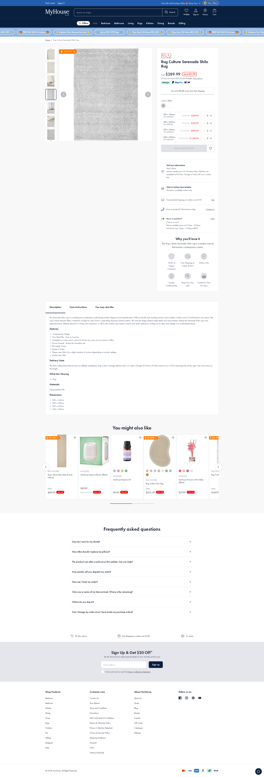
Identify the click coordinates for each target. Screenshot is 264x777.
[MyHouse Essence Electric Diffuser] (94, 451)
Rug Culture (53, 471)
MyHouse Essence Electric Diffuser (94, 474)
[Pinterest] (193, 698)
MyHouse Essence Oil (122, 479)
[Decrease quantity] (204, 115)
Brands (171, 23)
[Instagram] (186, 698)
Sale (95, 23)
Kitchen (150, 23)
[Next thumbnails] (50, 140)
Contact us (210, 209)
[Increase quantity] (210, 116)
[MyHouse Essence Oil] (127, 451)
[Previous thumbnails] (50, 48)
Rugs (140, 23)
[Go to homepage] (57, 12)
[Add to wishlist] (75, 437)
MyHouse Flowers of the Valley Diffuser (191, 481)
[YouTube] (199, 698)
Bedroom (105, 23)
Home (47, 40)
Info (212, 200)
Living (131, 23)
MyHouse (84, 471)
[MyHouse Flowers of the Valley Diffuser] (192, 451)
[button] (63, 94)
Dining (160, 23)
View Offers (211, 3)
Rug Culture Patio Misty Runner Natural (60, 476)
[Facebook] (180, 698)
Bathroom (119, 23)
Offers (85, 23)
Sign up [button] (156, 664)
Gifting (182, 23)
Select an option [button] (184, 148)
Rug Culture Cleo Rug (154, 483)
